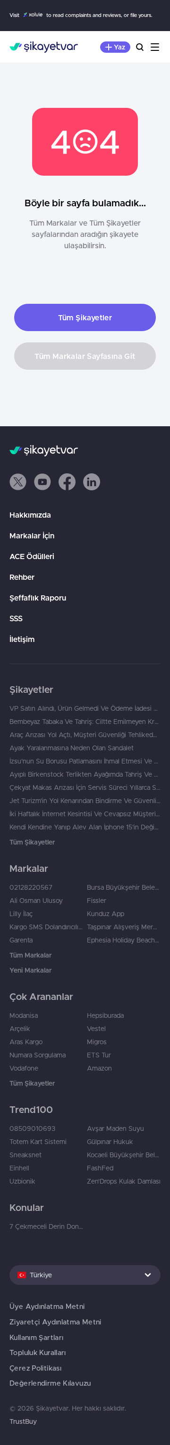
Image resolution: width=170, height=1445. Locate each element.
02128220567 (30, 887)
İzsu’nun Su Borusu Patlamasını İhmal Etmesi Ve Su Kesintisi (85, 761)
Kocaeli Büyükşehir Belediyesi (124, 1155)
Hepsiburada (105, 1015)
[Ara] (140, 47)
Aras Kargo (25, 1042)
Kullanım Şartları (36, 1337)
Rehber (21, 577)
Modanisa (23, 1015)
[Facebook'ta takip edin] (67, 481)
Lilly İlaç (21, 913)
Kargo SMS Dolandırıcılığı (46, 927)
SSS (16, 618)
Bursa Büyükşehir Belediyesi (124, 887)
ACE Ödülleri (31, 556)
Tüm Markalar (30, 955)
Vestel (96, 1028)
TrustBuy (23, 1421)
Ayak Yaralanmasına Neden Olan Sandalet (71, 748)
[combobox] (85, 1275)
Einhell (19, 1168)
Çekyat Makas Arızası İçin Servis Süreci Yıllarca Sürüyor (85, 787)
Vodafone (23, 1068)
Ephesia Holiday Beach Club (124, 940)
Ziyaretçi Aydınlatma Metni (55, 1322)
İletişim (21, 639)
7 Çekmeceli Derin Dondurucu (46, 1226)
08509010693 (32, 1128)
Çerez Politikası (35, 1368)
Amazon (99, 1068)
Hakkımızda (30, 515)
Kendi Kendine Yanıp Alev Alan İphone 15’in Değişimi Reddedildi (85, 827)
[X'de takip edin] (17, 481)
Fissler (96, 900)
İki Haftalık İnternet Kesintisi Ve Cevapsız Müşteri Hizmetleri (85, 814)
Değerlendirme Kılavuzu (50, 1383)
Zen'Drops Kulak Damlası (124, 1181)
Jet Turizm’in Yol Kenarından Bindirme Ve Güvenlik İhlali (85, 800)
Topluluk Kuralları (37, 1352)
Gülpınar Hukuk (110, 1141)
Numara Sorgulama (37, 1055)
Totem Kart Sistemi (38, 1141)
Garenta (21, 940)
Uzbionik (22, 1181)
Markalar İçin (31, 535)
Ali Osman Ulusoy (36, 900)
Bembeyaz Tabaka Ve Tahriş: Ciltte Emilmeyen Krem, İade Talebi (85, 721)
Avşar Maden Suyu (115, 1128)
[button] (18, 482)
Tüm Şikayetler (85, 317)
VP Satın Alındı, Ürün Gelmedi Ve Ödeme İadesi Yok (85, 708)
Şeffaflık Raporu (37, 597)
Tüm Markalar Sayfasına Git (84, 356)
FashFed (100, 1168)
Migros (97, 1042)
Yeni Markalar (30, 970)
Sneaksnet (25, 1155)
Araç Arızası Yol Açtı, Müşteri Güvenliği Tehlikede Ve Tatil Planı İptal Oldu (85, 735)
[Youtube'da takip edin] (42, 481)
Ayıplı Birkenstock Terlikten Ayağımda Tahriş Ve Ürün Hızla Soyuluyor (85, 774)
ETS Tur (99, 1055)
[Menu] (155, 47)
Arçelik (19, 1028)
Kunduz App (105, 913)
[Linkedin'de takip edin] (91, 481)
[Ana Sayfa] (43, 47)
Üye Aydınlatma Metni (47, 1306)
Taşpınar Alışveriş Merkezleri (124, 927)
